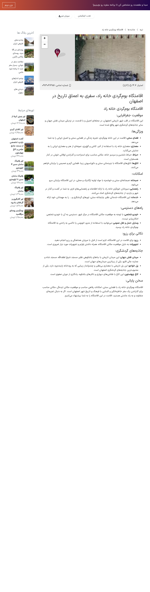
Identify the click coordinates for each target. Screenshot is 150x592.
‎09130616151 (48, 85)
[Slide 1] (128, 77)
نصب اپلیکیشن (84, 15)
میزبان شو (65, 16)
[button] (60, 53)
